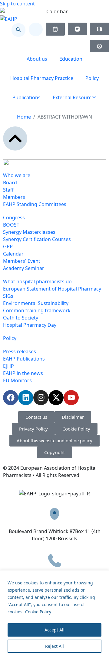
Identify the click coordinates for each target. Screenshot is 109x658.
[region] (54, 614)
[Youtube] (71, 397)
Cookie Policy (38, 612)
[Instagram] (40, 397)
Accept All (54, 630)
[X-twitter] (56, 397)
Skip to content (17, 3)
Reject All (54, 646)
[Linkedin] (25, 397)
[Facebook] (10, 397)
